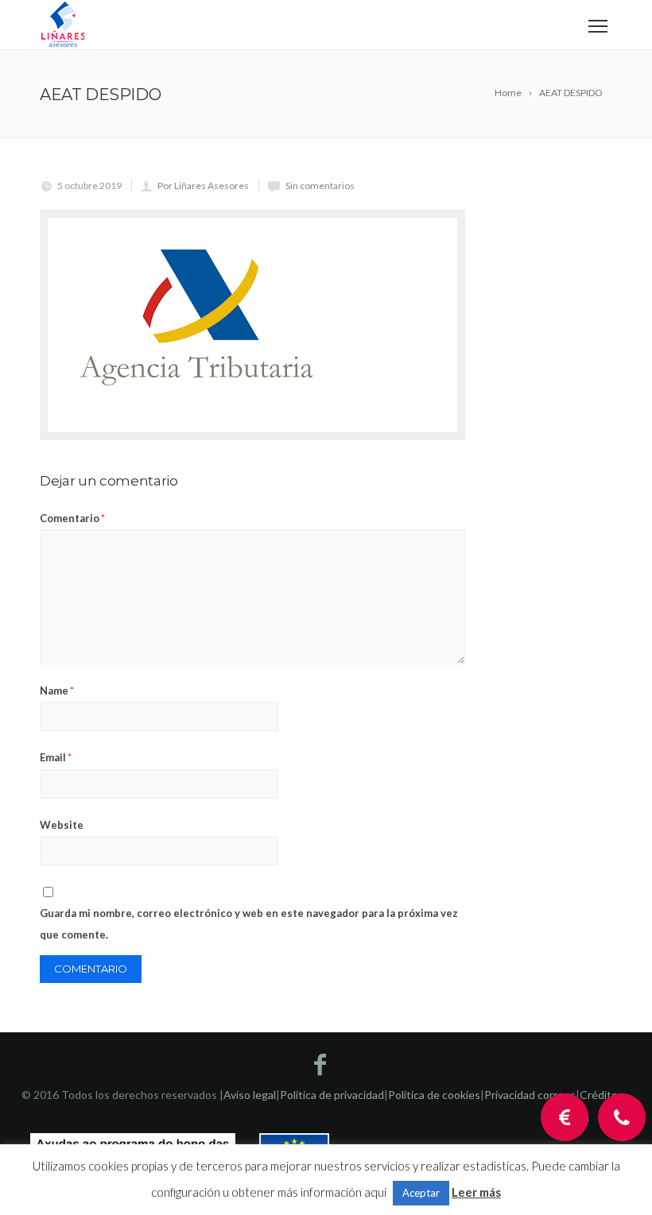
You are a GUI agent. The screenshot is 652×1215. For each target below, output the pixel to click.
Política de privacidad (332, 1094)
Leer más (476, 1192)
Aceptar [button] (421, 1192)
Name (57, 690)
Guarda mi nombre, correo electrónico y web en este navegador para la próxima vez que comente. (249, 924)
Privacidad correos (530, 1094)
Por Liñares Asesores (203, 186)
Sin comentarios (320, 186)
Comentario (72, 518)
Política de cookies (434, 1094)
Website (61, 824)
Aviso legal (249, 1094)
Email (56, 757)
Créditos (601, 1094)
